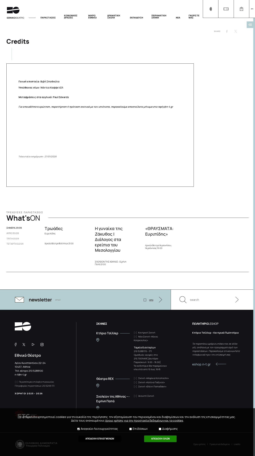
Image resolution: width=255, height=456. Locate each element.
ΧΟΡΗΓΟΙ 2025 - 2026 (29, 393)
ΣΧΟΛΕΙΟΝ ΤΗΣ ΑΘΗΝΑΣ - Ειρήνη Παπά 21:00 (110, 263)
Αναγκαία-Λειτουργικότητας (99, 428)
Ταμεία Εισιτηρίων (145, 347)
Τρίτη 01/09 (12, 238)
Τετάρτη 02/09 (14, 244)
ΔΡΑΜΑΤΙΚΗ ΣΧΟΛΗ (113, 16)
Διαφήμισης (170, 428)
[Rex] (97, 385)
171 (150, 351)
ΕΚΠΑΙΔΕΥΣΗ (136, 17)
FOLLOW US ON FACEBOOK (17, 344)
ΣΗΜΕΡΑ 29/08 (14, 228)
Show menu (250, 24)
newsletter (40, 300)
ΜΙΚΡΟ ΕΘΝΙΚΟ (92, 16)
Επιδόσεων (140, 428)
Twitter (235, 31)
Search (183, 299)
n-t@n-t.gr (21, 374)
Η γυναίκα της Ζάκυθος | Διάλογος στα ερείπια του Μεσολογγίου (109, 239)
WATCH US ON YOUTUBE (34, 344)
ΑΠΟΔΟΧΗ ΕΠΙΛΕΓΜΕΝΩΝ (99, 438)
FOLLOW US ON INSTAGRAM (43, 344)
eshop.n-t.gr (201, 364)
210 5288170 (140, 351)
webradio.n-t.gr (210, 9)
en (252, 8)
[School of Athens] (97, 408)
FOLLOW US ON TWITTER (25, 344)
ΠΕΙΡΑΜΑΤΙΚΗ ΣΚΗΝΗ (158, 16)
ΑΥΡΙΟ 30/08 (12, 233)
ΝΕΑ (178, 17)
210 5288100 (35, 370)
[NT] (97, 340)
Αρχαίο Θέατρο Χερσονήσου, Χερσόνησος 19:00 (158, 246)
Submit (235, 299)
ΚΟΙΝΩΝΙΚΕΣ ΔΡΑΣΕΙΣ (70, 16)
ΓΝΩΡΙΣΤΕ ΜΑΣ (194, 16)
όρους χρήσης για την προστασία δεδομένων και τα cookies (144, 420)
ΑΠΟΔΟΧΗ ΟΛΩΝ (160, 438)
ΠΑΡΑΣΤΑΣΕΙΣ (48, 17)
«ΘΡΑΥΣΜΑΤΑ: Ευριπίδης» (159, 231)
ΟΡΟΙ (151, 300)
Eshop (241, 9)
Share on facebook (227, 31)
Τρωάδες (54, 230)
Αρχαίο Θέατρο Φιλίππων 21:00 (59, 243)
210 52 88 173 (48, 385)
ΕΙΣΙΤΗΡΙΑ (226, 9)
